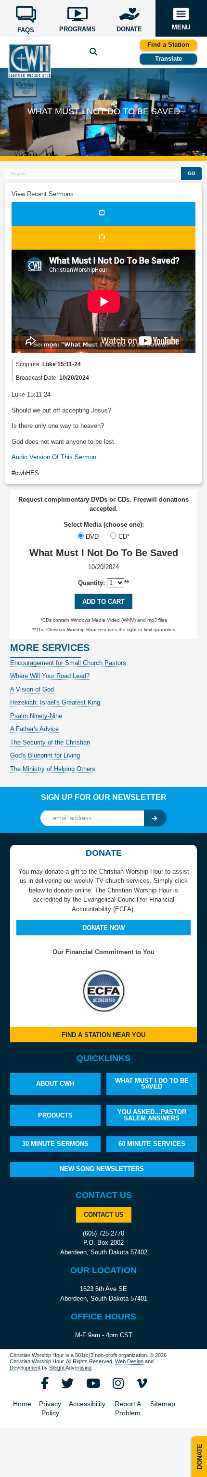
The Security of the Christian (50, 742)
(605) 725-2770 (103, 1233)
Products (55, 1115)
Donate (199, 1456)
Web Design (129, 1361)
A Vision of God (32, 689)
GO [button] (191, 173)
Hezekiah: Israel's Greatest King (55, 702)
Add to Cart (103, 601)
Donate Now (103, 927)
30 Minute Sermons (55, 1143)
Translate (168, 58)
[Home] (29, 60)
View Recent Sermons (43, 194)
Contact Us (104, 1214)
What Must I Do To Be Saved (152, 1084)
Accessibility (87, 1404)
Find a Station (168, 44)
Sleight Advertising (70, 1368)
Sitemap (162, 1404)
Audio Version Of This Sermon (54, 457)
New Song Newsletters (102, 1168)
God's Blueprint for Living (45, 755)
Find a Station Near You (103, 1034)
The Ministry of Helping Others (52, 768)
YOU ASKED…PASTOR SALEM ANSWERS (151, 1115)
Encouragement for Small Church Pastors (68, 662)
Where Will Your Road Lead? (50, 675)
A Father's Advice (34, 728)
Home (22, 1404)
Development (25, 1368)
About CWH (55, 1083)
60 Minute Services (151, 1143)
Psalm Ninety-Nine (36, 715)
